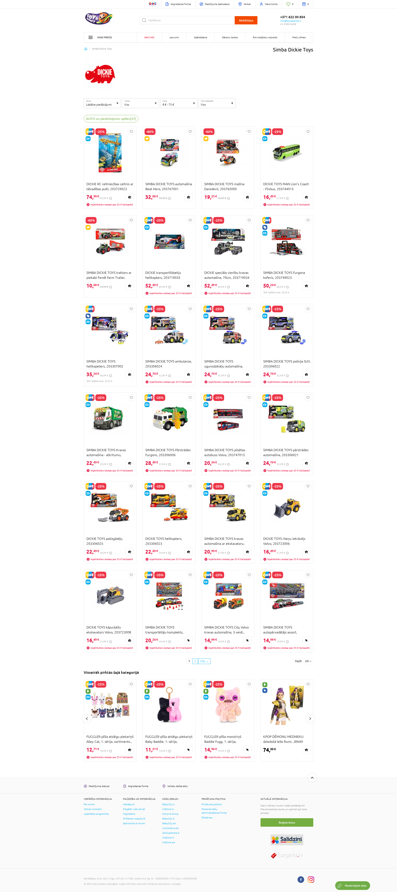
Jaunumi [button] (174, 37)
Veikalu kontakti (93, 809)
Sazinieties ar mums (134, 823)
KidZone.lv (168, 809)
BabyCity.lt (168, 818)
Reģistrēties (287, 822)
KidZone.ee (168, 842)
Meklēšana (246, 20)
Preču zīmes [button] (299, 37)
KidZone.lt (168, 837)
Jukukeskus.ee (170, 828)
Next (310, 718)
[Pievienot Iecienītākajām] (131, 132)
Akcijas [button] (149, 37)
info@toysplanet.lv (290, 20)
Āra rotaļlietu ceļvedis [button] (265, 37)
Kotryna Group (170, 813)
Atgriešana (129, 813)
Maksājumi (129, 804)
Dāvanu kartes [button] (230, 37)
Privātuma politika (212, 804)
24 (307, 661)
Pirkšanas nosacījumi (134, 818)
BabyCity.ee (169, 823)
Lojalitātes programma (96, 813)
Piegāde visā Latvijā (134, 809)
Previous (87, 718)
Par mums (89, 804)
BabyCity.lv (168, 804)
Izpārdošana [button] (200, 37)
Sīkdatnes (207, 817)
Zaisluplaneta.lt (170, 832)
